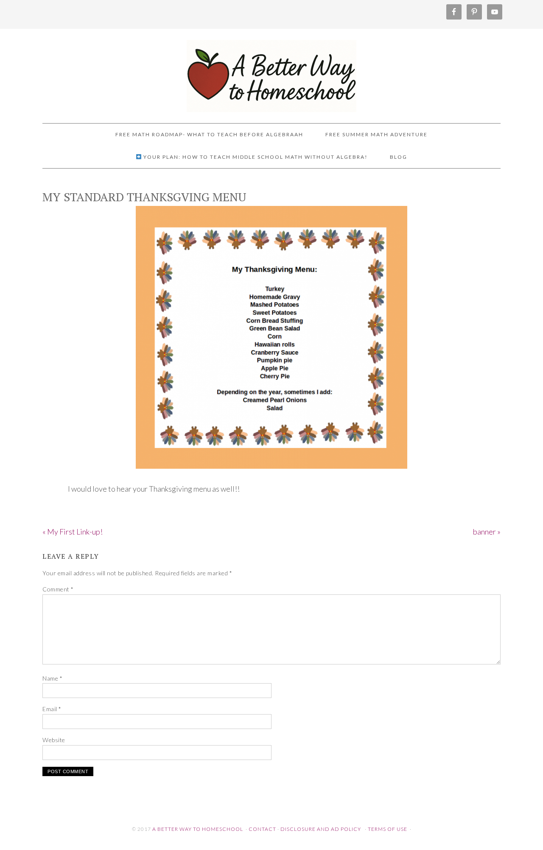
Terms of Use (387, 829)
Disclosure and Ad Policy (320, 829)
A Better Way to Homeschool (271, 72)
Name (52, 678)
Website (53, 739)
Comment (58, 589)
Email (52, 708)
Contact (262, 829)
